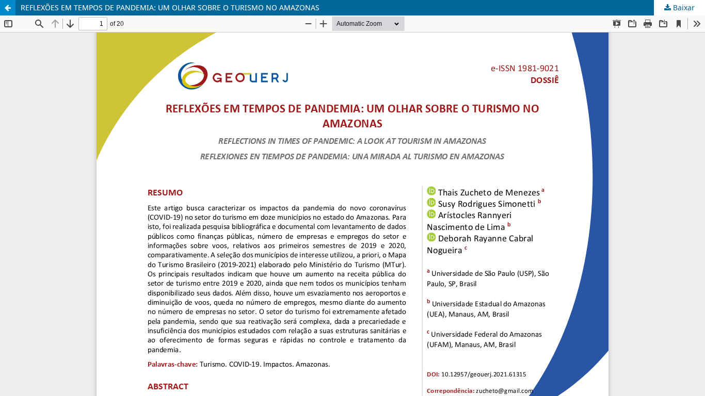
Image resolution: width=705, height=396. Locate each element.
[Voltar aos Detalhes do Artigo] (7, 7)
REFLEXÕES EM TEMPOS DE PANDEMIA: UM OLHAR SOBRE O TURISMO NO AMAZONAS (170, 7)
